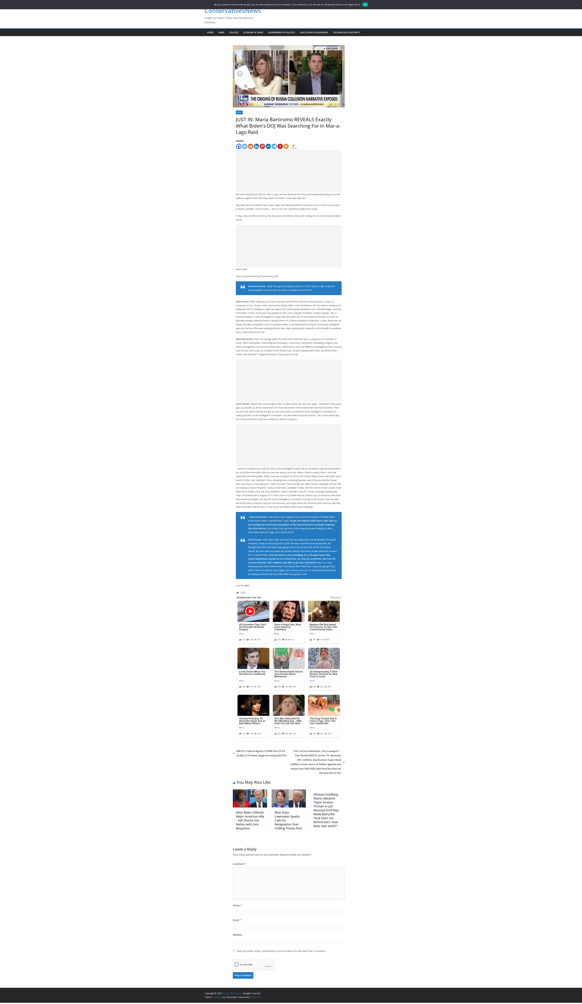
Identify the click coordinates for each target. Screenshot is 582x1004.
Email (237, 920)
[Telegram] (274, 146)
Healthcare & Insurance (314, 32)
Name (237, 905)
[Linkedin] (256, 146)
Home (210, 32)
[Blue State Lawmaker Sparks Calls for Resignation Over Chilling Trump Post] (289, 791)
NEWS (221, 32)
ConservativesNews (233, 10)
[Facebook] (238, 146)
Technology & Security (346, 32)
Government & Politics (281, 32)
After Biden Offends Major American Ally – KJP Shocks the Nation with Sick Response (250, 820)
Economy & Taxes (253, 32)
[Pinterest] (262, 146)
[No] (578, 4)
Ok (365, 4)
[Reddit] (250, 146)
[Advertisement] (289, 171)
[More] (286, 146)
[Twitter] (244, 146)
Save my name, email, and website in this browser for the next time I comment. (281, 951)
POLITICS (234, 32)
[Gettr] (280, 146)
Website (237, 934)
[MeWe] (268, 146)
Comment (239, 864)
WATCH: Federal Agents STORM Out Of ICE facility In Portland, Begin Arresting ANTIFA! (261, 753)
